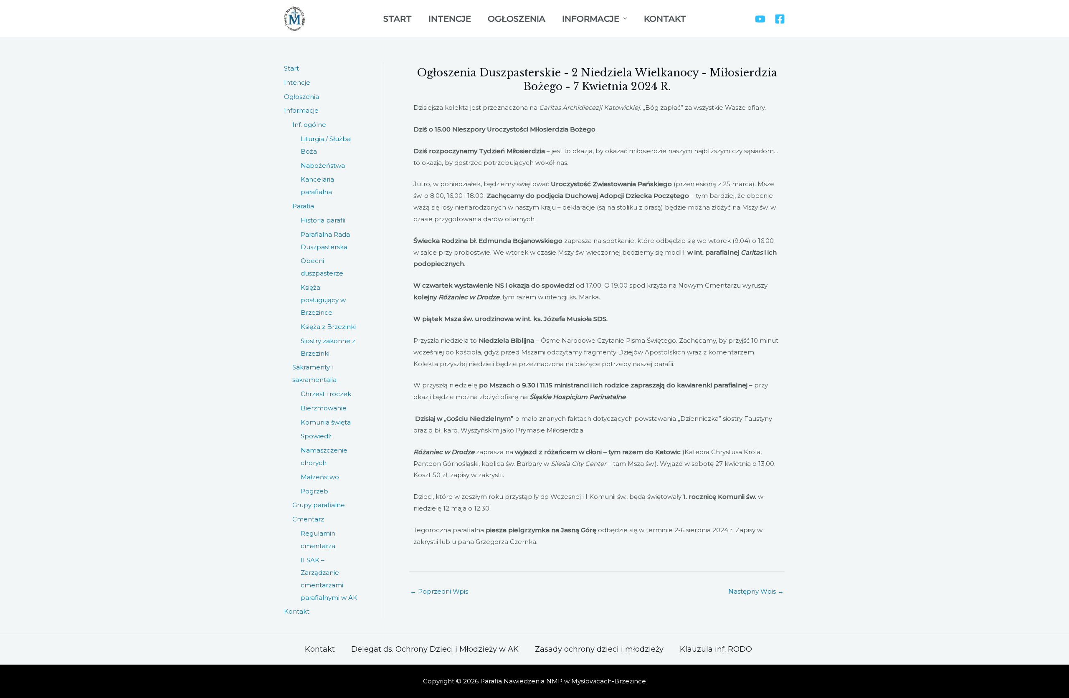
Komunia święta (326, 422)
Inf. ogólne (309, 125)
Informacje (590, 19)
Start (397, 19)
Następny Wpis (756, 591)
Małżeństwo (320, 477)
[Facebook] (780, 19)
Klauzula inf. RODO (716, 649)
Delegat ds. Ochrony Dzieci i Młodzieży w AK (435, 649)
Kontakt (665, 19)
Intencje (449, 19)
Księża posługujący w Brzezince (323, 299)
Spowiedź (316, 436)
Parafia (303, 206)
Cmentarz (308, 519)
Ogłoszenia (516, 19)
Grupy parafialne (318, 505)
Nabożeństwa (323, 165)
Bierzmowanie (324, 408)
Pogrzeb (314, 491)
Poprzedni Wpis (439, 591)
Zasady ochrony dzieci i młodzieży (599, 649)
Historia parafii (323, 220)
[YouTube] (760, 19)
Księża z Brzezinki (328, 327)
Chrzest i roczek (326, 394)
